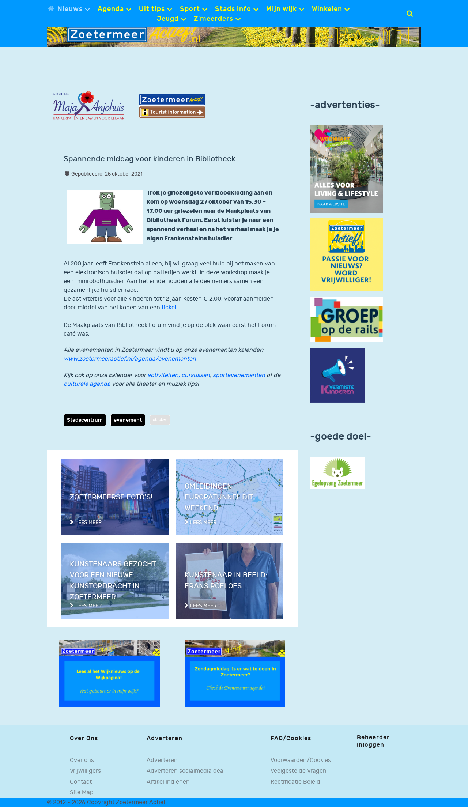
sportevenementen (239, 375)
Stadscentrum (85, 420)
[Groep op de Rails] (346, 319)
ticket (169, 307)
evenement (128, 420)
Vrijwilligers (85, 771)
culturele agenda (87, 384)
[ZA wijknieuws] (109, 673)
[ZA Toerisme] (172, 105)
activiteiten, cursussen (178, 375)
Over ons (82, 760)
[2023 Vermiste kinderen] (337, 375)
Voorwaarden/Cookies (301, 760)
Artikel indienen (168, 781)
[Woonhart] (346, 168)
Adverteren (162, 760)
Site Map (82, 792)
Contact (81, 781)
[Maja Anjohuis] (88, 105)
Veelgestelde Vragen (299, 771)
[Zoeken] (410, 14)
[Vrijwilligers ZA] (346, 254)
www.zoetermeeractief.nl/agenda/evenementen (130, 358)
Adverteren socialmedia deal (186, 771)
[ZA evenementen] (235, 673)
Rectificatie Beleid (295, 781)
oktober (160, 419)
